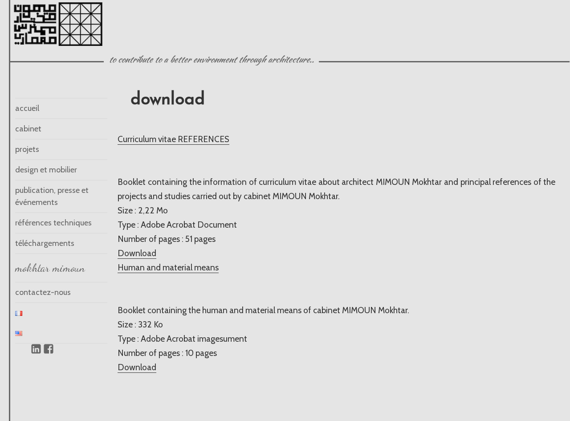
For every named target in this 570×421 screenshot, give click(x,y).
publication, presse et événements (52, 196)
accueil (27, 108)
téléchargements (44, 243)
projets (27, 149)
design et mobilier (46, 170)
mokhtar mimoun (50, 267)
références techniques (53, 223)
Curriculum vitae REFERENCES (173, 139)
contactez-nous (43, 292)
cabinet (28, 129)
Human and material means (168, 267)
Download (137, 253)
